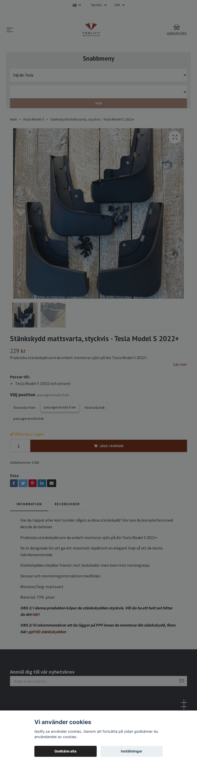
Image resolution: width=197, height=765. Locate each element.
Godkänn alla (65, 751)
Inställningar (131, 751)
